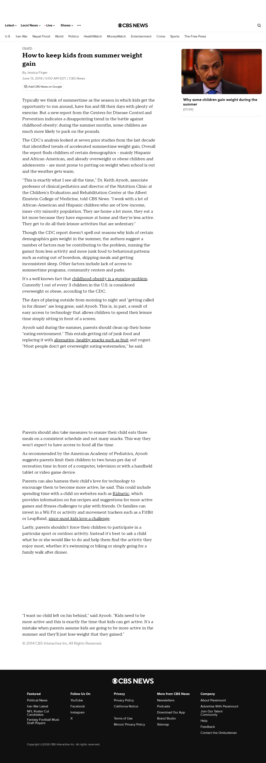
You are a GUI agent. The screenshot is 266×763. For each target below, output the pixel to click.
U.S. (8, 37)
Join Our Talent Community (212, 713)
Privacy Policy (124, 700)
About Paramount (213, 700)
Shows (66, 25)
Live (49, 25)
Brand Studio (166, 718)
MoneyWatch (116, 37)
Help (204, 720)
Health (27, 48)
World (59, 37)
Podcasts (163, 706)
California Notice (126, 706)
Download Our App (171, 712)
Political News (37, 700)
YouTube (76, 700)
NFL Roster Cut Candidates (38, 713)
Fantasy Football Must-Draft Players (43, 721)
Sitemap (163, 724)
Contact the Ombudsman (219, 732)
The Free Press (195, 37)
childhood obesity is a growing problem (109, 279)
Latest (10, 25)
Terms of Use (123, 718)
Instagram (77, 712)
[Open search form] (259, 25)
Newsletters (165, 700)
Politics (73, 37)
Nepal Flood (41, 37)
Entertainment (141, 37)
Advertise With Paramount (219, 706)
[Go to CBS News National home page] (133, 25)
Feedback (208, 726)
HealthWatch (93, 37)
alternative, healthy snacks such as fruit (91, 340)
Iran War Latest (37, 706)
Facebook (77, 706)
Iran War (21, 37)
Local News (30, 25)
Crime (160, 37)
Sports (174, 37)
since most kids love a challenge (79, 518)
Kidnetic (121, 493)
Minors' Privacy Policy (129, 724)
